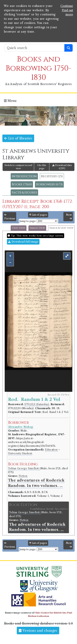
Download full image (24, 241)
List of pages (39, 214)
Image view (37, 228)
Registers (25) (52, 176)
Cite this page (41, 167)
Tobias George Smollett (24, 468)
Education (51, 449)
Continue (66, 6)
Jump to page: (27, 221)
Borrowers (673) (49, 184)
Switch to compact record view (18, 167)
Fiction (23, 475)
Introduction (24, 176)
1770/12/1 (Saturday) (36, 404)
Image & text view (61, 228)
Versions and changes (39, 631)
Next (69, 214)
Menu (11, 100)
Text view (18, 228)
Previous (9, 218)
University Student (20, 453)
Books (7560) (22, 184)
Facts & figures (24, 192)
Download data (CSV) (63, 167)
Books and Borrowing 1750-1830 (38, 68)
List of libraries (19, 138)
